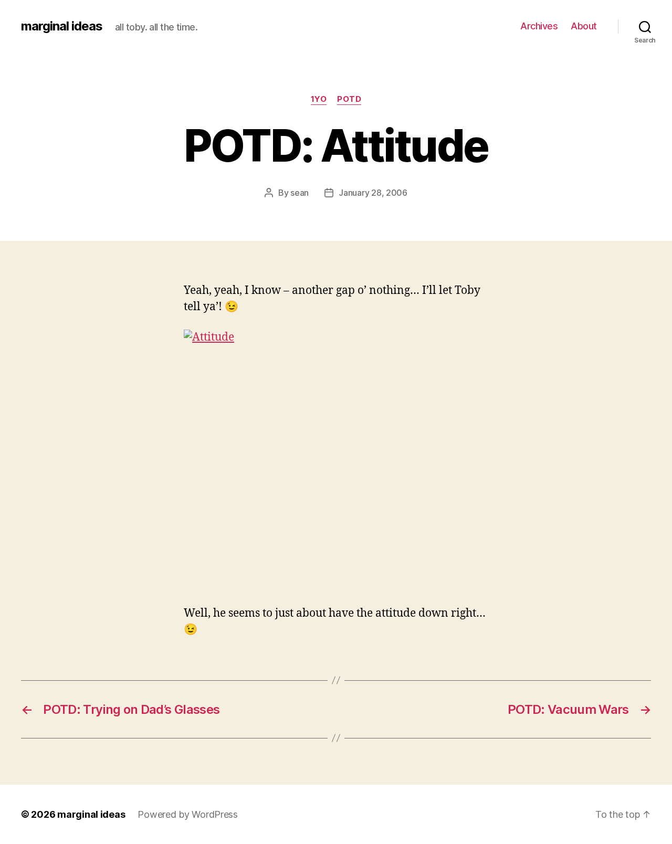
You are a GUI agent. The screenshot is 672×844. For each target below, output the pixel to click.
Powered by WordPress (188, 814)
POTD (349, 99)
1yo (319, 99)
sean (299, 192)
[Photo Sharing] (336, 461)
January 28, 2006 (373, 192)
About (584, 25)
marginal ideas (61, 26)
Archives (539, 25)
